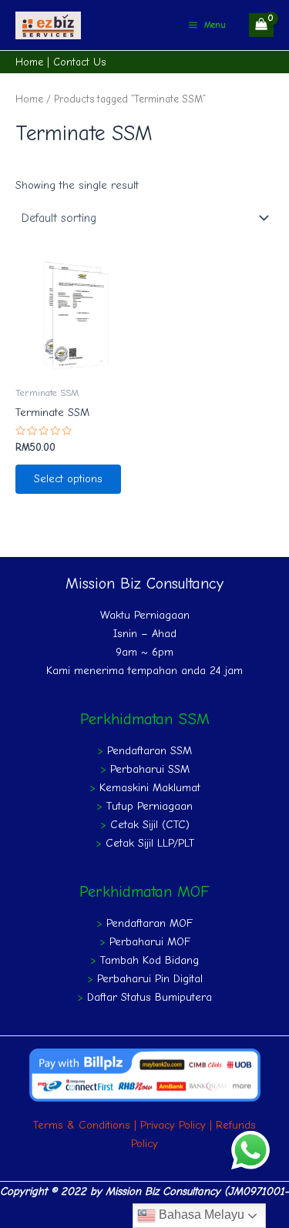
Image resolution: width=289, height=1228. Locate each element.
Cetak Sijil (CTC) (150, 824)
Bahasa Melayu (200, 1214)
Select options (68, 478)
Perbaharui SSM (150, 769)
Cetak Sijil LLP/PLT (150, 843)
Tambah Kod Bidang (149, 960)
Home (29, 62)
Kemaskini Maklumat (149, 787)
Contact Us (79, 62)
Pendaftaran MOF (149, 923)
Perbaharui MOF (149, 941)
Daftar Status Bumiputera (149, 997)
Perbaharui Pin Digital (150, 978)
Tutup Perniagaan (149, 806)
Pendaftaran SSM (149, 750)
